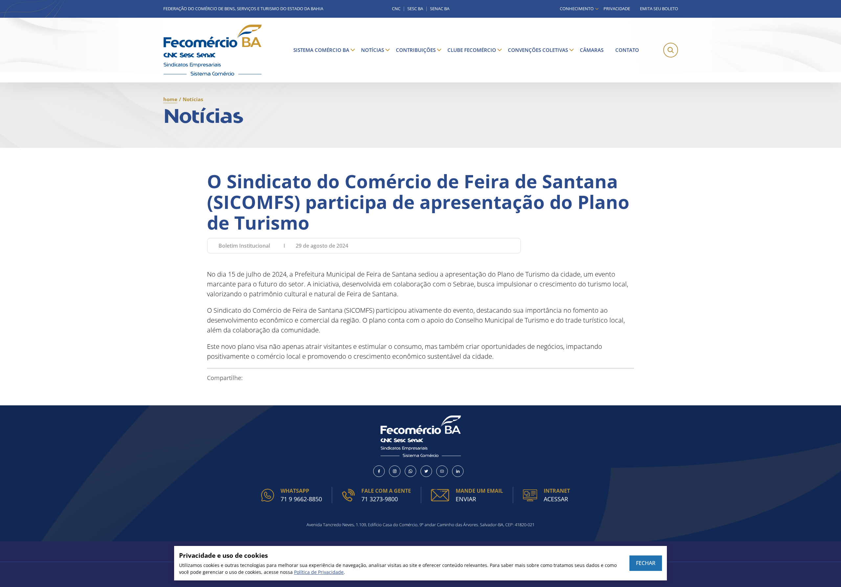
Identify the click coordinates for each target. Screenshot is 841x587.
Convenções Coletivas (538, 50)
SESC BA (415, 9)
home (170, 99)
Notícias (372, 50)
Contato (627, 50)
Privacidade (616, 8)
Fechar (645, 563)
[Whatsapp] (410, 471)
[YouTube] (442, 471)
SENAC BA (439, 9)
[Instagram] (394, 471)
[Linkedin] (458, 471)
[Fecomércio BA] (212, 50)
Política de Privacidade (319, 572)
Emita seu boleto (659, 8)
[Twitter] (426, 471)
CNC (396, 9)
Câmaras (591, 50)
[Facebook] (379, 471)
